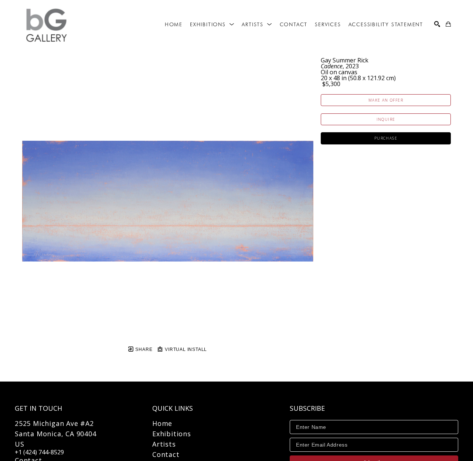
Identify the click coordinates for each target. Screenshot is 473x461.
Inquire (386, 119)
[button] (212, 24)
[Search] (437, 24)
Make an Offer (385, 100)
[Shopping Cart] (448, 24)
